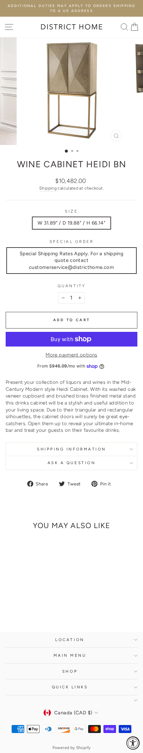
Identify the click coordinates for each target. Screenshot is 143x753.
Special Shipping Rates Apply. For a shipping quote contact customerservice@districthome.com (71, 260)
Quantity (71, 286)
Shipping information (71, 449)
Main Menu (70, 655)
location (69, 639)
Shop (69, 671)
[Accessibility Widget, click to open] (133, 743)
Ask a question (71, 462)
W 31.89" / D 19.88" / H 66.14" (71, 223)
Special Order (72, 241)
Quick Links (70, 687)
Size (71, 211)
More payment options (71, 355)
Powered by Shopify (72, 747)
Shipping (48, 188)
